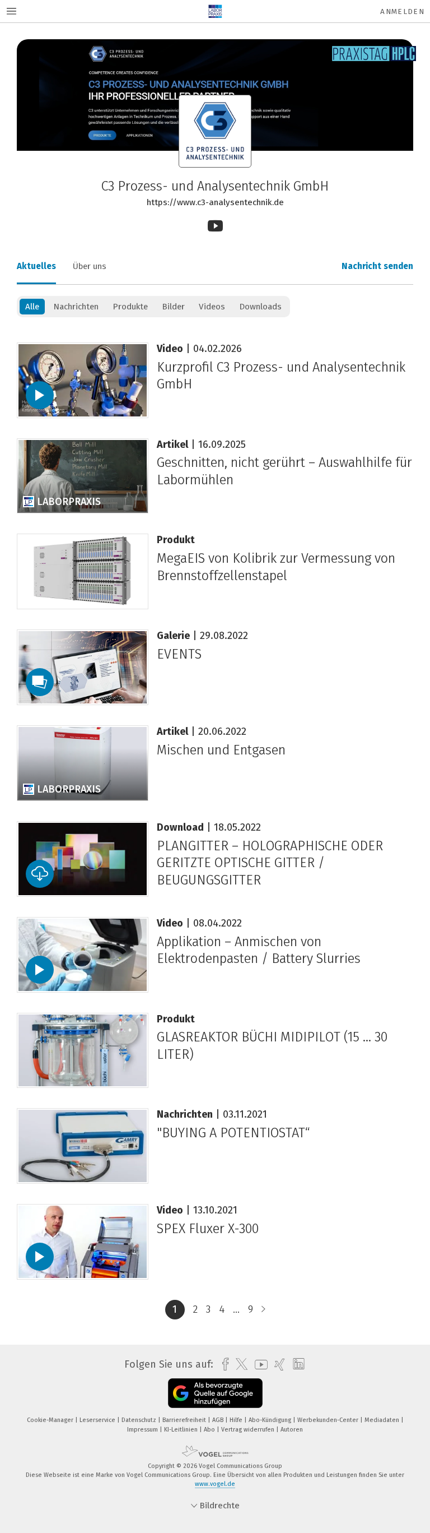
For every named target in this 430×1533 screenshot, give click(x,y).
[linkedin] (296, 1364)
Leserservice (98, 1420)
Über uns (89, 266)
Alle (32, 307)
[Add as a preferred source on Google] (215, 1393)
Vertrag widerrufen (248, 1429)
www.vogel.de (215, 1484)
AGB (218, 1420)
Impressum (143, 1429)
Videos (212, 307)
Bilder (173, 307)
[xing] (277, 1365)
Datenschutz (139, 1420)
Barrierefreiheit (185, 1420)
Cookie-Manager (51, 1420)
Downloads (260, 307)
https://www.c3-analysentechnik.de (215, 202)
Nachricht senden (377, 266)
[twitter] (238, 1364)
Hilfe (237, 1420)
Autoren (292, 1429)
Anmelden (402, 11)
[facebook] (222, 1364)
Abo (210, 1429)
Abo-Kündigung (271, 1420)
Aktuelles (36, 266)
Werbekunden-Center (328, 1420)
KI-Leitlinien (181, 1429)
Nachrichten (76, 307)
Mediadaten (382, 1420)
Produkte (130, 307)
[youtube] (258, 1365)
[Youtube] (215, 226)
